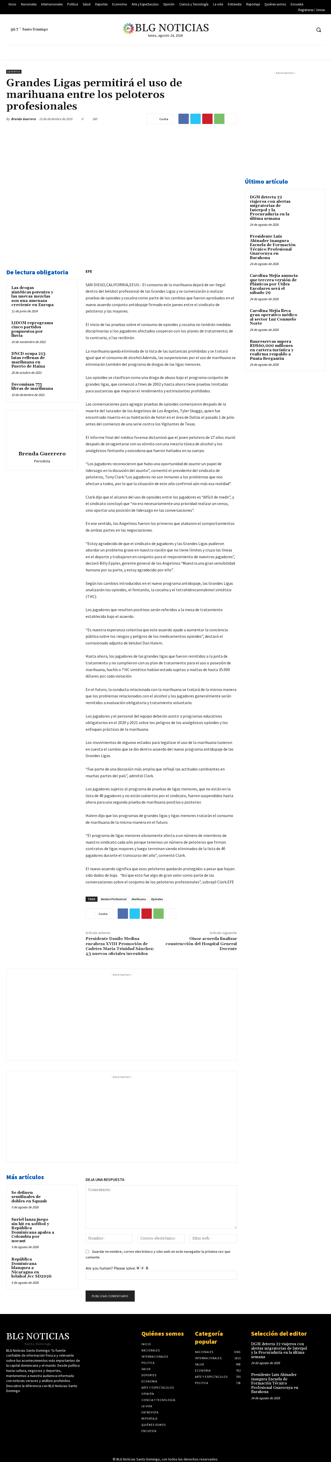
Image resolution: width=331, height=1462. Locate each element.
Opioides (157, 899)
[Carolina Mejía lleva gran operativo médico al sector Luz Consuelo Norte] (311, 317)
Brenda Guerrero (23, 119)
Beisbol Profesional (113, 899)
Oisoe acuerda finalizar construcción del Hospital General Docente (201, 943)
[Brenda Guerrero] (42, 431)
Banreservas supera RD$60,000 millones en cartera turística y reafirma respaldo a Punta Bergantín (272, 350)
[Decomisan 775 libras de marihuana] (65, 390)
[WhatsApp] (219, 119)
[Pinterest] (207, 119)
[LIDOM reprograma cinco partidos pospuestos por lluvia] (65, 328)
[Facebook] (288, 29)
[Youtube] (298, 29)
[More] (231, 119)
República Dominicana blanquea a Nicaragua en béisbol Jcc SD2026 (31, 1268)
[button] (318, 30)
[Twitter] (278, 29)
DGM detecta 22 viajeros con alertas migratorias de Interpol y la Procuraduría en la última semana (270, 208)
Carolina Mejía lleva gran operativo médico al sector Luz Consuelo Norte (273, 317)
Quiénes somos (162, 1333)
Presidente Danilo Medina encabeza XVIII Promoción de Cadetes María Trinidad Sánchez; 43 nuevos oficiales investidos (120, 946)
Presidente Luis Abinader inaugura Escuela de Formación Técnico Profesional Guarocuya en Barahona (273, 247)
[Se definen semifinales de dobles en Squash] (65, 1198)
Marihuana (138, 899)
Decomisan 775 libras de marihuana (32, 386)
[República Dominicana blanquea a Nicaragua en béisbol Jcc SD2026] (65, 1264)
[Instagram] (307, 29)
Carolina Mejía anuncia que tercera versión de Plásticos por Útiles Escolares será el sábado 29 (274, 284)
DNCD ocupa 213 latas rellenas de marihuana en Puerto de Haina (28, 360)
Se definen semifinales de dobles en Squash (29, 1197)
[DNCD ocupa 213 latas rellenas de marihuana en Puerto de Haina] (65, 359)
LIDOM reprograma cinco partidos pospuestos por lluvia (32, 329)
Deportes (13, 71)
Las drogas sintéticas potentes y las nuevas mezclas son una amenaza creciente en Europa (32, 296)
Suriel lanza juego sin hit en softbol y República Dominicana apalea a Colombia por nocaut (32, 1230)
